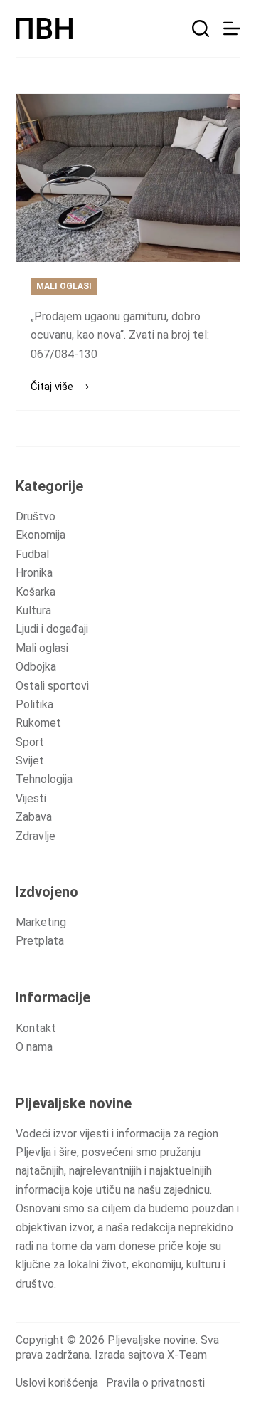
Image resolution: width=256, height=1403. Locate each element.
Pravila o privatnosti (155, 1382)
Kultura (33, 610)
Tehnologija (44, 779)
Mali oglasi (42, 648)
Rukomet (38, 723)
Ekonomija (40, 535)
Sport (30, 742)
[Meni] (231, 28)
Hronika (34, 572)
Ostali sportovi (52, 686)
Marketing (41, 922)
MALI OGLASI (64, 286)
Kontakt (36, 1028)
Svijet (30, 760)
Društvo (35, 516)
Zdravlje (35, 836)
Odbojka (36, 666)
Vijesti (31, 798)
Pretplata (40, 940)
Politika (34, 704)
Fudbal (32, 554)
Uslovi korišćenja (57, 1382)
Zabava (34, 817)
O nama (34, 1046)
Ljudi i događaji (52, 629)
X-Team (187, 1355)
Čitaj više (52, 386)
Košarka (35, 592)
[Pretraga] (200, 28)
